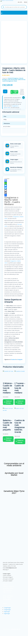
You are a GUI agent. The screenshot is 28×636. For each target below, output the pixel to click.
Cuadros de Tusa (21, 79)
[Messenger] (14, 185)
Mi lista (20, 2)
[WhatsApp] (14, 183)
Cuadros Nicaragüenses (7, 81)
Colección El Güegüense (13, 78)
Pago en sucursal (7, 592)
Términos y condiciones (8, 586)
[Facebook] (14, 181)
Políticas (5, 585)
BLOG (4, 597)
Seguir (9, 607)
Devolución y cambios (8, 588)
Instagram (20, 359)
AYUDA (4, 596)
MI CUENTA (10, 596)
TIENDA (9, 597)
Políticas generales (7, 590)
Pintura (15, 81)
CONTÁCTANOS (7, 599)
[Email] (14, 190)
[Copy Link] (14, 193)
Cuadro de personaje (12, 79)
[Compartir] (14, 195)
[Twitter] (14, 188)
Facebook (13, 359)
